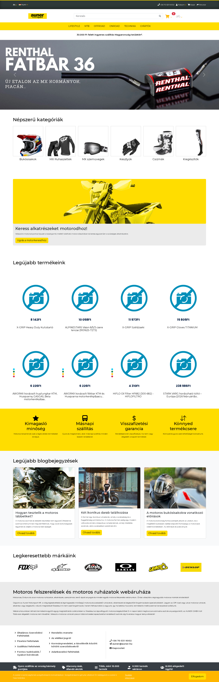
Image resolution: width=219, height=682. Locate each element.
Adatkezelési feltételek (65, 651)
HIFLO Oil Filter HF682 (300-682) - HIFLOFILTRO (133, 395)
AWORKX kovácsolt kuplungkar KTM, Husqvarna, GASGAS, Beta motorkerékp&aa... (35, 396)
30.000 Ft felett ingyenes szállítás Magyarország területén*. (109, 34)
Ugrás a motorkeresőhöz (31, 240)
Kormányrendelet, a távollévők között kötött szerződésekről (74, 645)
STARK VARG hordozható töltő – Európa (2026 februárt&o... (182, 395)
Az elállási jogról (61, 638)
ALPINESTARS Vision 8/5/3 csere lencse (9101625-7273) (84, 329)
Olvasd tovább (26, 533)
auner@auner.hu (122, 643)
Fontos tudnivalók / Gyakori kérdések (29, 653)
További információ (129, 676)
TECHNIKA (130, 26)
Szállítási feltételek (28, 646)
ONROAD (115, 26)
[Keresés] (160, 16)
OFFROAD (99, 26)
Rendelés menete (62, 632)
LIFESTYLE (74, 26)
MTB (86, 26)
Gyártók (145, 26)
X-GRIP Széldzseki (133, 327)
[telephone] (159, 5)
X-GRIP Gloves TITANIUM (182, 327)
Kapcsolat (118, 648)
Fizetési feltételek (28, 641)
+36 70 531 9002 (122, 640)
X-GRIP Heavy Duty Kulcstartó (35, 327)
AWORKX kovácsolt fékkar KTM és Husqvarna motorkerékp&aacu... (84, 395)
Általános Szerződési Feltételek (29, 634)
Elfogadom (197, 676)
